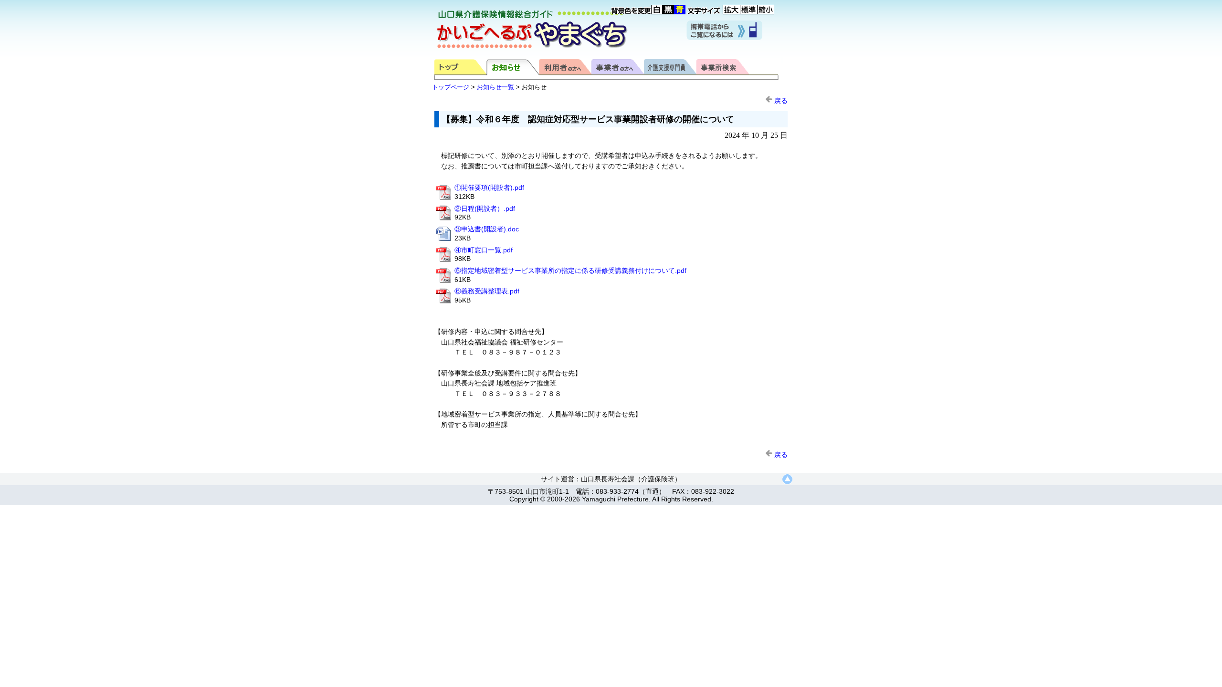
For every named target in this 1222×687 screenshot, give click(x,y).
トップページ (450, 87)
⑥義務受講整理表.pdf (486, 291)
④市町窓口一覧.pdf (483, 250)
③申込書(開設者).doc (486, 229)
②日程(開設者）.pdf (484, 208)
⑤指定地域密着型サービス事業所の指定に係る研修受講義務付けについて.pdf (570, 270)
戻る (780, 100)
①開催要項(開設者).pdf (489, 187)
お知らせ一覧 (495, 87)
